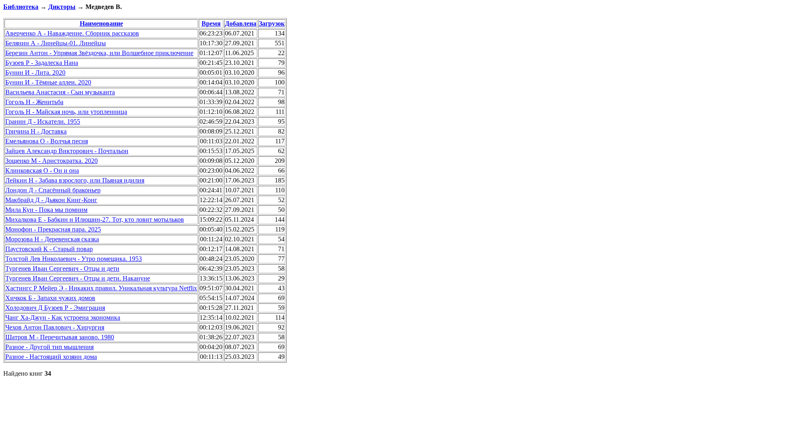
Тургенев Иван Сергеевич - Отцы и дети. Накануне (77, 278)
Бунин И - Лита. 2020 (35, 72)
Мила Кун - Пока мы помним (46, 209)
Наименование (101, 23)
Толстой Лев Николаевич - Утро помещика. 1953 (73, 258)
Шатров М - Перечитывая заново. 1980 (59, 337)
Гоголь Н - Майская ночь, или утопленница (66, 111)
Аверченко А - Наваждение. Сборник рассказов (72, 33)
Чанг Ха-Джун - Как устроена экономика (62, 317)
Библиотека (20, 6)
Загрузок (272, 23)
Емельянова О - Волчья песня (46, 141)
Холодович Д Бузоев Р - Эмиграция (55, 307)
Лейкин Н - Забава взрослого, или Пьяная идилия (74, 180)
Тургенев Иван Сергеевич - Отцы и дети (62, 268)
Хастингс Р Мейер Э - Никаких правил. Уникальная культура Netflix (101, 288)
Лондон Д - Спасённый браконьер (53, 190)
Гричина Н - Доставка (36, 131)
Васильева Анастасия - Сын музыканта (60, 92)
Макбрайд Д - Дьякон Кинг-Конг (51, 199)
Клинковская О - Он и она (42, 170)
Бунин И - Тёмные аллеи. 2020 (48, 82)
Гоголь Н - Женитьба (34, 101)
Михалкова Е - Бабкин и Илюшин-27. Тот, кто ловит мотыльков (94, 219)
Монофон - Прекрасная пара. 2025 (53, 229)
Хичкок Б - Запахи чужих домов (50, 297)
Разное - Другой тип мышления (49, 346)
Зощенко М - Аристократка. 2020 (51, 160)
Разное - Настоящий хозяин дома (51, 356)
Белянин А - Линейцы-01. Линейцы (55, 43)
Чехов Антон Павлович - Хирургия (54, 327)
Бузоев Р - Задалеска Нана (41, 62)
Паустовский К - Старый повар (49, 248)
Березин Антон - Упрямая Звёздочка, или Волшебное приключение (99, 52)
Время (211, 23)
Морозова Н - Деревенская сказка (52, 239)
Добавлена (240, 23)
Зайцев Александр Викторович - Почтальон (66, 150)
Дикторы (62, 6)
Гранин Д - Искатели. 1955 (42, 121)
